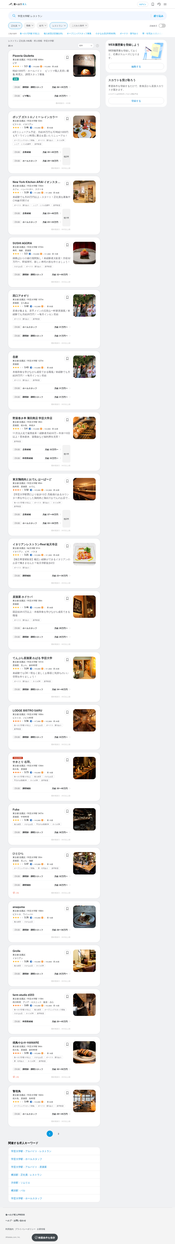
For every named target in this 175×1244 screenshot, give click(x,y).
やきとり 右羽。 (22, 762)
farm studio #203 (23, 995)
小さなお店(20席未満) (106, 33)
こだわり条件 (78, 25)
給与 (41, 25)
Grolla (16, 951)
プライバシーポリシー (25, 1228)
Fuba (16, 809)
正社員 (14, 25)
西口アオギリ (21, 296)
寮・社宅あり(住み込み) (153, 33)
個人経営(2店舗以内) (53, 33)
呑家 (15, 357)
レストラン (57, 25)
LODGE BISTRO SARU (27, 710)
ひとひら (18, 853)
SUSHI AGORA (22, 243)
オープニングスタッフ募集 (79, 33)
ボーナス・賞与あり (129, 33)
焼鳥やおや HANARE (26, 1042)
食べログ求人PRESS (15, 1214)
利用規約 (9, 1228)
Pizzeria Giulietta (23, 56)
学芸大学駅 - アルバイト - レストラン (31, 1151)
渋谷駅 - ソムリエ (20, 1182)
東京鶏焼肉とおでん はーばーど (32, 479)
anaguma (19, 907)
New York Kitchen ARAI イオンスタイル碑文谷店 (43, 182)
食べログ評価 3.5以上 (30, 33)
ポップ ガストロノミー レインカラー (35, 117)
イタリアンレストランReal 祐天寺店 (35, 544)
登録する (136, 100)
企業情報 (41, 1228)
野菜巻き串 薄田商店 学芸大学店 (32, 418)
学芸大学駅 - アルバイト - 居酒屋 (29, 1166)
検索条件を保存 (46, 1237)
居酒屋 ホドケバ (22, 597)
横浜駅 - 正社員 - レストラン (26, 1174)
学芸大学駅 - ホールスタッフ (26, 1159)
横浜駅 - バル (18, 1190)
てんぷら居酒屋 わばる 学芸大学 (32, 658)
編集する (136, 66)
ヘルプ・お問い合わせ (15, 1220)
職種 (28, 25)
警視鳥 (17, 1091)
